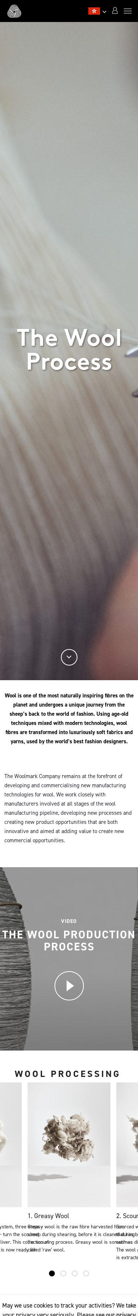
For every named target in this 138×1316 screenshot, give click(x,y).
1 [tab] (52, 1273)
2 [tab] (63, 1273)
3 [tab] (75, 1273)
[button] (114, 11)
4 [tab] (86, 1273)
